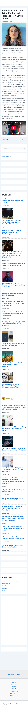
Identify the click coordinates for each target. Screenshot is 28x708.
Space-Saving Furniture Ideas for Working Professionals (13, 344)
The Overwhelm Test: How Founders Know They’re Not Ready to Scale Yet (13, 284)
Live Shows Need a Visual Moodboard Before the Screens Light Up (12, 200)
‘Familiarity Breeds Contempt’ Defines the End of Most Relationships (12, 232)
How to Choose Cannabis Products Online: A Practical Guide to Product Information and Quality (14, 407)
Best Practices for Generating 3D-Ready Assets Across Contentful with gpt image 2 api (13, 518)
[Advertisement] (14, 620)
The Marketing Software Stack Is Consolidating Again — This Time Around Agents (13, 303)
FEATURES (14, 684)
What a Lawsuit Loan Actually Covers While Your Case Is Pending (13, 537)
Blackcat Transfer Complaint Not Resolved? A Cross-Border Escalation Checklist (12, 222)
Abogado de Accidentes (14, 674)
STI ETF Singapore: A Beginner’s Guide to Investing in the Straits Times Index (12, 469)
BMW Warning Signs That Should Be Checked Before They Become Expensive (14, 323)
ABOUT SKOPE (14, 693)
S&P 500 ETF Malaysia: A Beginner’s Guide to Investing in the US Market (14, 449)
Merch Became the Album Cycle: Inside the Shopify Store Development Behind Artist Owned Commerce (13, 480)
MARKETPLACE (14, 692)
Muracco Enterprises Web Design (10, 581)
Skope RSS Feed (6, 586)
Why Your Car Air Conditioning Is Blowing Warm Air (13, 490)
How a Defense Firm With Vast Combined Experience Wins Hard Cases (13, 528)
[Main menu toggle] (25, 3)
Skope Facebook (6, 583)
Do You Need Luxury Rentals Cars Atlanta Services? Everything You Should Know (13, 313)
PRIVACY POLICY (14, 695)
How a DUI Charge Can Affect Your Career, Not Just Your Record (13, 264)
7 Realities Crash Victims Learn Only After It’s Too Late (12, 546)
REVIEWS (14, 688)
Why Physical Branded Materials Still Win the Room (12, 294)
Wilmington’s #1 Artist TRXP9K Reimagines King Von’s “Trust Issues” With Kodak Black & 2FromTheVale (12, 254)
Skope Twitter (5, 588)
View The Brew (5, 590)
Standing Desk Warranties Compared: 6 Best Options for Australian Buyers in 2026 (12, 385)
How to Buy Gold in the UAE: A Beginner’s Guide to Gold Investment (12, 364)
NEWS (14, 686)
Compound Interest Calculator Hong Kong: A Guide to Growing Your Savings (14, 428)
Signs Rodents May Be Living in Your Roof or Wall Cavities (12, 499)
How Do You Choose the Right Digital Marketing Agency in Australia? (12, 508)
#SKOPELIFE (14, 690)
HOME (14, 682)
